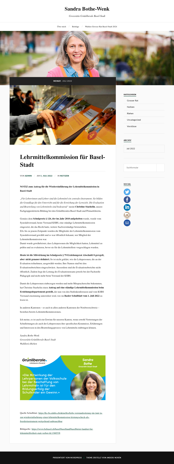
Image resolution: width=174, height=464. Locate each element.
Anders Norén (114, 458)
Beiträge (75, 26)
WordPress (76, 458)
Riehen (130, 113)
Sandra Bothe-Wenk (87, 8)
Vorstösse (131, 126)
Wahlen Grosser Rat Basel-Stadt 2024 (101, 26)
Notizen (64, 176)
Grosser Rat (132, 101)
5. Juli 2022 (46, 176)
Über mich (61, 26)
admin (28, 176)
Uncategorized (134, 120)
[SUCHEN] (160, 168)
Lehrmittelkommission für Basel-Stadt (62, 160)
